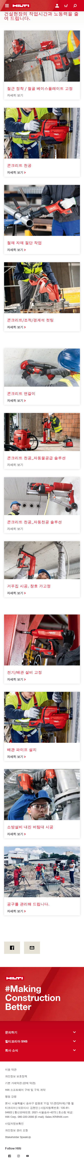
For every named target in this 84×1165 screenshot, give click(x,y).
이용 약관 (11, 1069)
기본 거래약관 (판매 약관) (20, 1082)
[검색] (75, 5)
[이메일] (32, 948)
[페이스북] (12, 948)
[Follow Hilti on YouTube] (27, 1155)
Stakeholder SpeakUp (18, 1136)
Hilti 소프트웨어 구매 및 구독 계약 (25, 1089)
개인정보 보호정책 (16, 1076)
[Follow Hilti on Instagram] (18, 1155)
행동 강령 (11, 1096)
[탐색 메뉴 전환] (6, 5)
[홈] (20, 5)
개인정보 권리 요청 (16, 1130)
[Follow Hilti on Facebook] (9, 1155)
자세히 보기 (15, 172)
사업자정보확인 (14, 1123)
